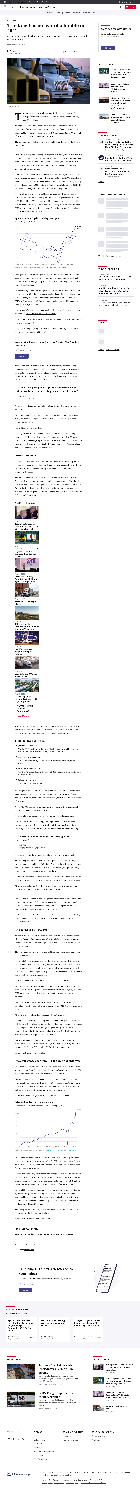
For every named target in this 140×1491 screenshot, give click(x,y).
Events (39, 7)
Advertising (67, 1436)
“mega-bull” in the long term (43, 967)
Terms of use (59, 1483)
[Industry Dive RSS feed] (22, 1439)
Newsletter (38, 1447)
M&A (93, 13)
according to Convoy (69, 132)
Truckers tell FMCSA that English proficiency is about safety (114, 303)
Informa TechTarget (80, 1472)
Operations (76, 13)
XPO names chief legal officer (116, 1407)
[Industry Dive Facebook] (13, 1439)
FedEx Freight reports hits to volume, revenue (57, 1395)
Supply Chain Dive (34, 2)
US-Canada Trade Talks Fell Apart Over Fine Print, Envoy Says (114, 277)
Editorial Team (39, 1440)
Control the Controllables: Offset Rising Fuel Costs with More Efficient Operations (119, 144)
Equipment (86, 13)
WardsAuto (45, 2)
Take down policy (72, 1483)
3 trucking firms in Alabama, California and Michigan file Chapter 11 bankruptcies (120, 103)
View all (101, 182)
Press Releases (49, 7)
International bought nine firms (48, 1043)
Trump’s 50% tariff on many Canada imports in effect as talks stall (119, 1367)
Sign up (131, 7)
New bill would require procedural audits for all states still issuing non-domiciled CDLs (115, 291)
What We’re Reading (42, 1459)
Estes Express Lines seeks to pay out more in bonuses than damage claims (121, 73)
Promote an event (112, 350)
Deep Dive (24, 7)
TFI (33, 1043)
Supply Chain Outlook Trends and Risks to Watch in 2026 (119, 159)
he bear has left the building (28, 986)
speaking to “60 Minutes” (41, 864)
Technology (59, 13)
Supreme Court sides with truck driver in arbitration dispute (55, 1369)
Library (32, 7)
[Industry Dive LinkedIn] (9, 1439)
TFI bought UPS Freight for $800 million (51, 1047)
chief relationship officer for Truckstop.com (33, 181)
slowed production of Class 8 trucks (41, 313)
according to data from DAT (64, 161)
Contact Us (38, 1444)
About (36, 1436)
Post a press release (113, 256)
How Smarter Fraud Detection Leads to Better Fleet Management (117, 171)
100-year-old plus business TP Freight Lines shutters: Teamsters (120, 118)
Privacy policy (47, 1483)
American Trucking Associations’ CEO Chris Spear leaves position (120, 88)
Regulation (49, 13)
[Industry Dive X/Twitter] (18, 1439)
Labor (67, 13)
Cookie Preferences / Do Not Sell (93, 1483)
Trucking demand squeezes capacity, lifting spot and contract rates (47, 1234)
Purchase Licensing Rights (44, 1451)
